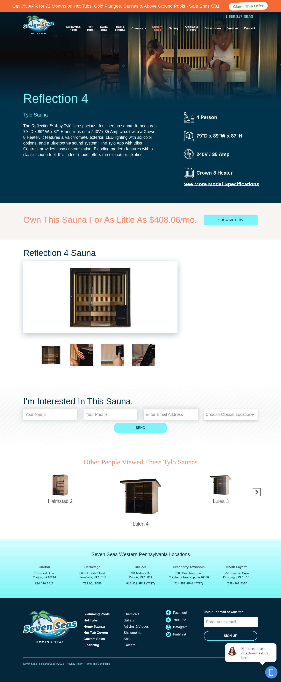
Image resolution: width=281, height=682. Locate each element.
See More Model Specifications (221, 184)
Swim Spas (104, 28)
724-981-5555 (92, 583)
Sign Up (230, 636)
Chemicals (138, 28)
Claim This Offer (248, 6)
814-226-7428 (44, 583)
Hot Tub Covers (96, 632)
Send (140, 427)
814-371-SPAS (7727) (140, 583)
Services (233, 28)
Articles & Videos (191, 28)
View (60, 481)
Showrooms (213, 28)
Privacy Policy (74, 663)
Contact (249, 28)
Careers (129, 645)
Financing (91, 645)
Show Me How (230, 220)
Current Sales (157, 28)
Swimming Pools (73, 28)
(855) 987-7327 (237, 583)
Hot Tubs (90, 28)
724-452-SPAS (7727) (188, 583)
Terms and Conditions (97, 663)
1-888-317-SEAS (239, 16)
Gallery (174, 28)
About (128, 639)
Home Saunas (120, 28)
